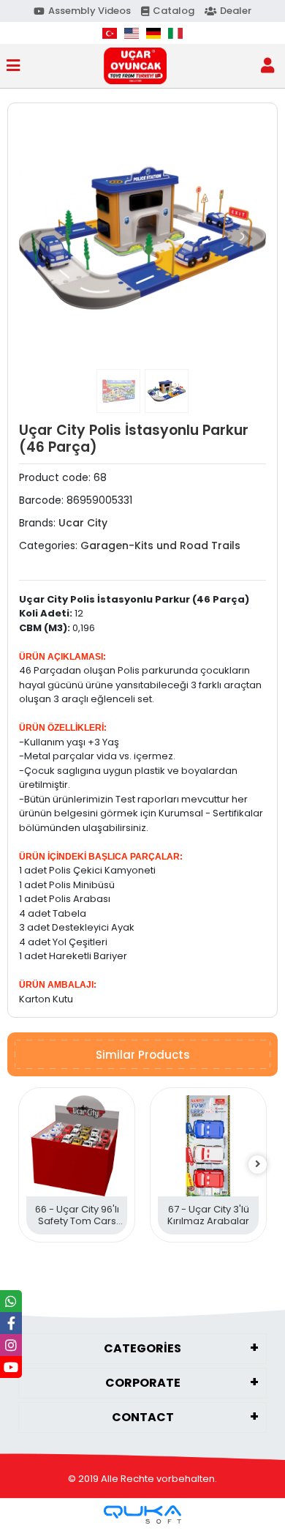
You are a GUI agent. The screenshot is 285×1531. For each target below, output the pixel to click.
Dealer (235, 11)
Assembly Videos (89, 11)
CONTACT (143, 1417)
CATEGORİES (142, 1348)
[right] (258, 1164)
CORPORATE (142, 1382)
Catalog (173, 11)
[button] (37, 238)
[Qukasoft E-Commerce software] (142, 1514)
